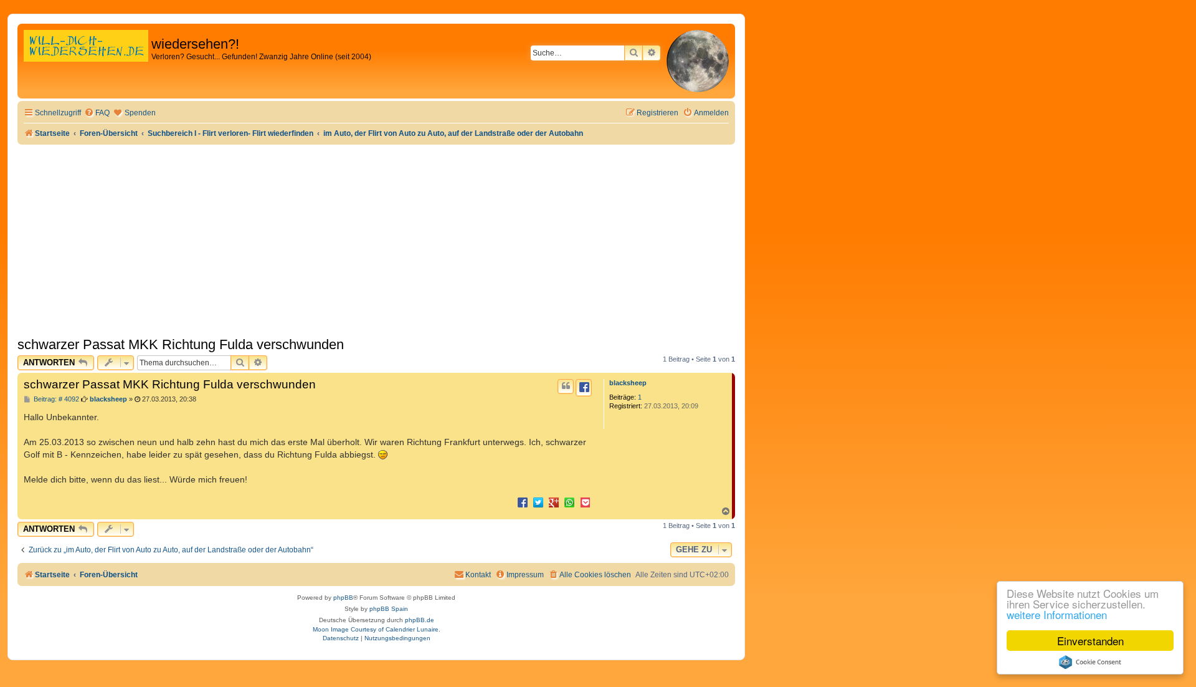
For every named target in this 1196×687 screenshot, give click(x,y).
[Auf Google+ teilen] (554, 501)
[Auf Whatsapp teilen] (569, 501)
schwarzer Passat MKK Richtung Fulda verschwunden (180, 344)
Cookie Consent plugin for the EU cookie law (1090, 662)
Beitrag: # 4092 (55, 399)
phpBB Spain (388, 608)
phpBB (343, 597)
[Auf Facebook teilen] (522, 501)
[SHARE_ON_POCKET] (585, 501)
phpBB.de (419, 620)
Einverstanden (1090, 640)
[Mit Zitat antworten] (566, 386)
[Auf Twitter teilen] (538, 501)
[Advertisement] (376, 238)
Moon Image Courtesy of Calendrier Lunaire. (376, 629)
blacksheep (628, 383)
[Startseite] (86, 59)
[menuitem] (97, 113)
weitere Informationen (1057, 614)
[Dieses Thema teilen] (584, 387)
